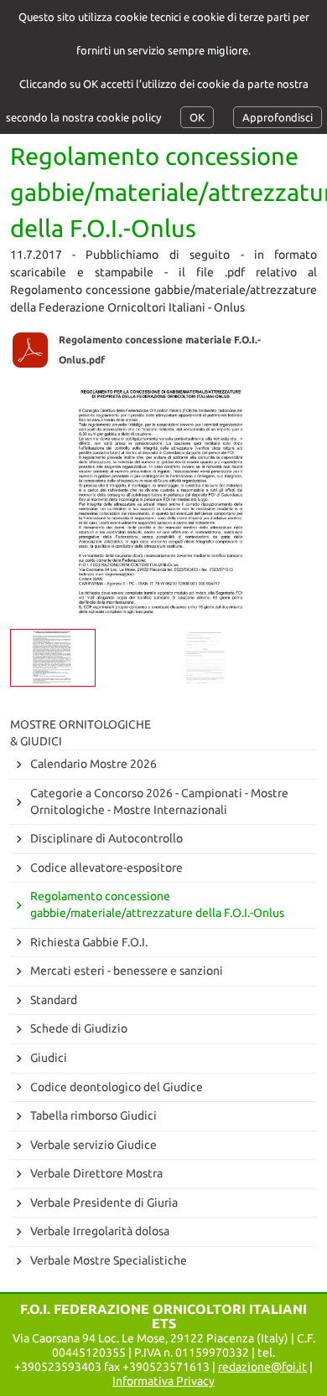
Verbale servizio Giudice (93, 1144)
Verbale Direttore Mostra (96, 1173)
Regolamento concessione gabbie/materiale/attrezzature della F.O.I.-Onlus (157, 904)
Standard (53, 1000)
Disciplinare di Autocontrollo (106, 838)
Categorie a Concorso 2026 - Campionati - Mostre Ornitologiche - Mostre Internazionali (159, 801)
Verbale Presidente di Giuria (104, 1202)
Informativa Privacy (163, 1381)
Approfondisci (277, 117)
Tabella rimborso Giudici (93, 1115)
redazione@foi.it (262, 1366)
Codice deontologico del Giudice (116, 1087)
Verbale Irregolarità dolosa (99, 1231)
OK (197, 117)
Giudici (48, 1057)
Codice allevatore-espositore (106, 867)
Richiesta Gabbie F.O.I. (89, 942)
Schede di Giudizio (78, 1028)
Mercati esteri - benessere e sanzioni (126, 970)
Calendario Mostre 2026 (93, 763)
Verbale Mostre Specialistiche (108, 1260)
